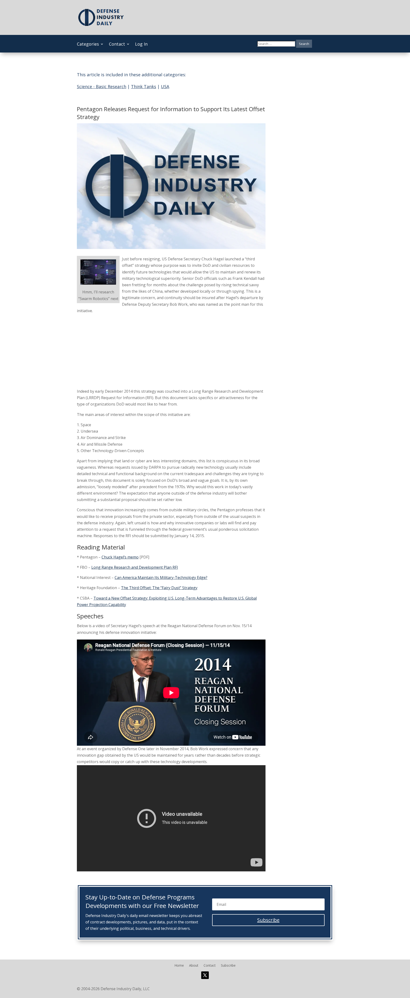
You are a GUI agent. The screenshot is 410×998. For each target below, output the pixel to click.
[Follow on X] (205, 975)
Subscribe (228, 966)
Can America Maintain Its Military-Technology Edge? (161, 577)
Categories (88, 44)
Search (304, 44)
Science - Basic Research (101, 86)
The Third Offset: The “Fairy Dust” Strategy (159, 587)
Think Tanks (143, 86)
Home (179, 966)
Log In (141, 44)
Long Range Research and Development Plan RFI (134, 567)
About (193, 966)
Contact (117, 44)
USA (165, 86)
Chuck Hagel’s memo (120, 557)
